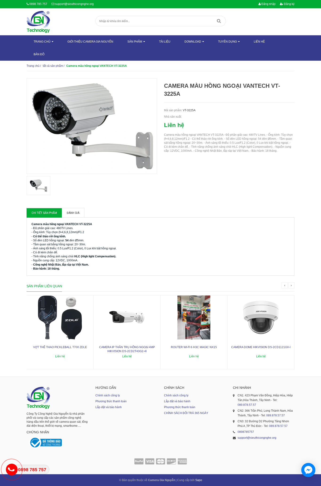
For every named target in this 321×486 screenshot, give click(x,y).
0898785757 (246, 432)
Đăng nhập (268, 4)
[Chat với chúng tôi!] (308, 470)
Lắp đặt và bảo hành (108, 407)
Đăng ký (288, 4)
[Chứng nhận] (45, 442)
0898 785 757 (38, 4)
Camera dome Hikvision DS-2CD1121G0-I (260, 347)
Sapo (198, 480)
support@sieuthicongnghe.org (74, 4)
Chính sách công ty (107, 395)
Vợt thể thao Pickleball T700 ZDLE (60, 347)
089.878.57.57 (247, 404)
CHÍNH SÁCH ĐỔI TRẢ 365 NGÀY (186, 413)
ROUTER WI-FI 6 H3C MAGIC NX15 (194, 347)
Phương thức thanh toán (111, 401)
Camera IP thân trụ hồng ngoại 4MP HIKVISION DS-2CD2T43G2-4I (127, 349)
